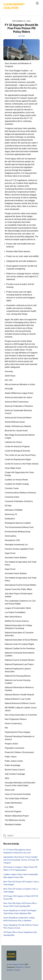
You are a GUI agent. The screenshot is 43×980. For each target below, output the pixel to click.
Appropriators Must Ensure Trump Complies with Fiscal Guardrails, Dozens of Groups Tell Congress (20, 860)
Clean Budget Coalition (16, 964)
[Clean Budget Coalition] (11, 959)
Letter (21, 36)
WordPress (19, 967)
